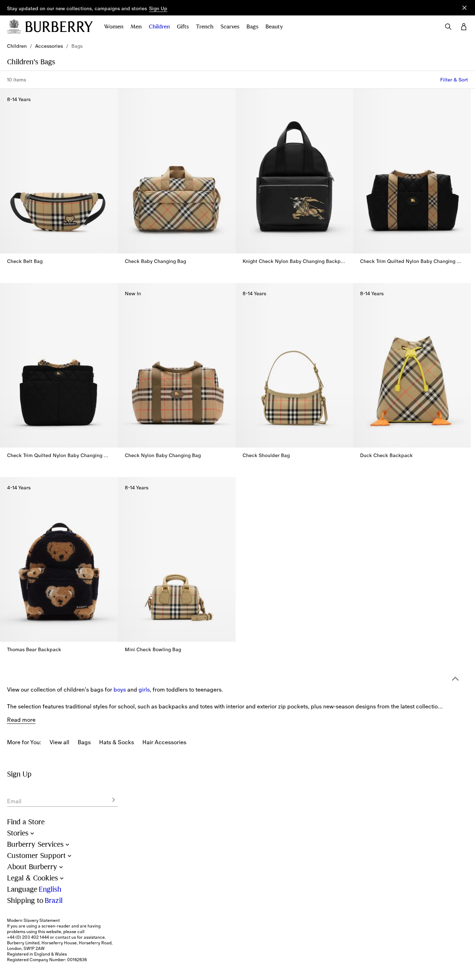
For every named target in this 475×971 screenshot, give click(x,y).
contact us (65, 937)
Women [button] (113, 27)
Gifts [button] (183, 27)
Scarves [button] (229, 27)
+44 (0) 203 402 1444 (28, 937)
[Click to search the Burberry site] (448, 26)
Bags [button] (252, 27)
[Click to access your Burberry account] (464, 26)
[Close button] (464, 7)
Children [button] (159, 27)
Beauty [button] (274, 27)
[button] (158, 8)
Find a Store (26, 822)
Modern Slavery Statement (33, 920)
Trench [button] (204, 27)
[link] (17, 45)
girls (144, 689)
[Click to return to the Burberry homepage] (59, 27)
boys (120, 689)
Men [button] (136, 27)
